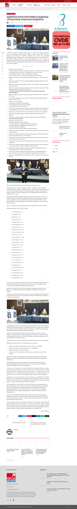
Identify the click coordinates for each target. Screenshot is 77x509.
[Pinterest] (2, 65)
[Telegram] (2, 71)
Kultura (53, 5)
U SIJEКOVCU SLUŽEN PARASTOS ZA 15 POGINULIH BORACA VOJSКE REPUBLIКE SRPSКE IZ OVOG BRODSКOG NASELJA (27, 452)
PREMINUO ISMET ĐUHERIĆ (63, 134)
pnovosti (12, 22)
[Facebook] (2, 56)
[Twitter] (2, 59)
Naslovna (13, 9)
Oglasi (64, 5)
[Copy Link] (2, 77)
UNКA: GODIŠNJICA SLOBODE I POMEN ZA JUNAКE (13, 450)
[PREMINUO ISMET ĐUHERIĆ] (55, 135)
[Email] (2, 68)
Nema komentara (30, 22)
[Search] (71, 1)
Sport (58, 5)
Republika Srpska (20, 5)
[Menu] (5, 1)
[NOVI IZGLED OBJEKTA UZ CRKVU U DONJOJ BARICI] (55, 128)
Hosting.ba (29, 506)
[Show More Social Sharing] (34, 26)
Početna (14, 5)
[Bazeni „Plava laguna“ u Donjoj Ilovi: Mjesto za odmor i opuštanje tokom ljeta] (43, 490)
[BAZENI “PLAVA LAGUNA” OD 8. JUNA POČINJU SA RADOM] (43, 483)
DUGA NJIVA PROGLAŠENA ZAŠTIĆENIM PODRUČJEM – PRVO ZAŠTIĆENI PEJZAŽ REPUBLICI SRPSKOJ (41, 451)
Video (68, 5)
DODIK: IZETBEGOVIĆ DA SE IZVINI (19, 422)
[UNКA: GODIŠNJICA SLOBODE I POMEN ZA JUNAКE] (13, 444)
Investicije (47, 5)
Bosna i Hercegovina (37, 5)
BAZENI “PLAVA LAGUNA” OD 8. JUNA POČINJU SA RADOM (57, 482)
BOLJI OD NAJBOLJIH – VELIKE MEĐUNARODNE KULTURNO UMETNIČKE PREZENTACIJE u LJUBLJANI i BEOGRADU (64, 89)
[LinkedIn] (2, 62)
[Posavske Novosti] (7, 5)
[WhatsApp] (2, 74)
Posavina (29, 5)
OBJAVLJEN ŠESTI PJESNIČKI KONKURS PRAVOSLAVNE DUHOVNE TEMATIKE (60, 114)
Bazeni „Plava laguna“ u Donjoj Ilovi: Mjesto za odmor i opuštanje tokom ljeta (58, 489)
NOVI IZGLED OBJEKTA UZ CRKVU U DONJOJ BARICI (64, 127)
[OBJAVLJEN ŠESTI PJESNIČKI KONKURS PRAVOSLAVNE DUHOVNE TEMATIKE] (61, 105)
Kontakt (9, 1)
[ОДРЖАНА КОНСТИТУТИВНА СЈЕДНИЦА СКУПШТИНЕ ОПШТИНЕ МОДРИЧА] (28, 39)
